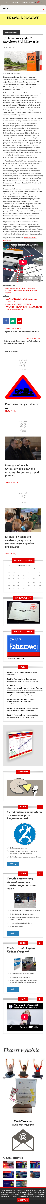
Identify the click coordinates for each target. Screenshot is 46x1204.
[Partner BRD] (23, 1095)
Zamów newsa (27, 2)
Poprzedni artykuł (12, 329)
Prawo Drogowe (23, 18)
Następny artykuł (34, 338)
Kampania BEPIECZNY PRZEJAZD (18, 304)
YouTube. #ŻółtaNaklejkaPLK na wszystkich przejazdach (21, 300)
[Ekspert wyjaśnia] (23, 1065)
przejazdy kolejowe (22, 290)
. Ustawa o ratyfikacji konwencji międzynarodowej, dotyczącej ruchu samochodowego (21, 702)
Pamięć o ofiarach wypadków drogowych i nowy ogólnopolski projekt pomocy (22, 470)
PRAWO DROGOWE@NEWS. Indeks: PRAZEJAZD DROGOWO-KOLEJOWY (24, 308)
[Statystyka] (25, 787)
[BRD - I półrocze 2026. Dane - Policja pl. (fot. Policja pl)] (8, 1164)
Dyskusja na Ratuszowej (15, 658)
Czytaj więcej (11, 411)
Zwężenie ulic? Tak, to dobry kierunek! (21, 332)
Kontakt (15, 2)
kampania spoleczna (13, 288)
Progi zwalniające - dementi (22, 404)
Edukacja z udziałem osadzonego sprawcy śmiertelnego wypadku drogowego (19, 541)
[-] (21, 1164)
